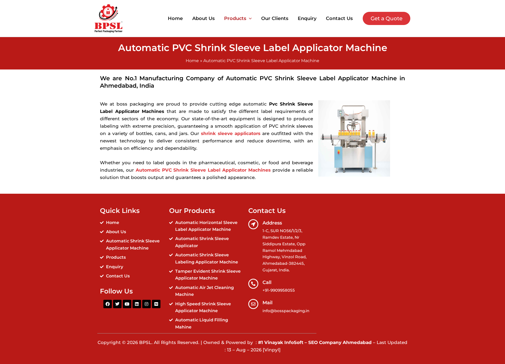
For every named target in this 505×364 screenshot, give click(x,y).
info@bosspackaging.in (285, 310)
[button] (249, 18)
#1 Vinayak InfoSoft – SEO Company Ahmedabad (315, 342)
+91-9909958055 (278, 290)
